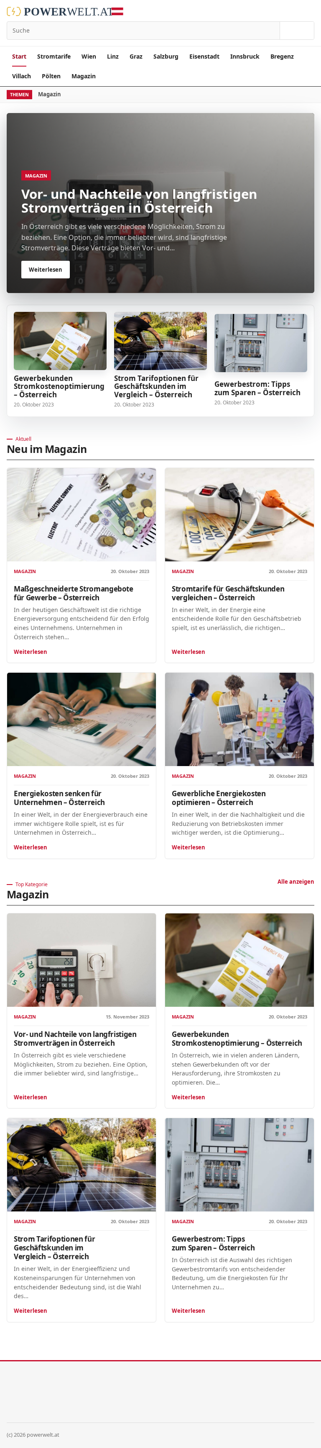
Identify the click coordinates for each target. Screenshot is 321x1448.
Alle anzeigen (296, 881)
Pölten (51, 76)
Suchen (297, 30)
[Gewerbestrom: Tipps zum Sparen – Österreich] (260, 343)
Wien (89, 56)
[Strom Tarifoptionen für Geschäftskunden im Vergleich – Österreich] (160, 341)
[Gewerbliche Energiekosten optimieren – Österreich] (239, 719)
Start (19, 56)
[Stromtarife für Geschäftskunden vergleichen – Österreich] (239, 514)
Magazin (83, 76)
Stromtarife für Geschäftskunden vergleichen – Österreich (228, 593)
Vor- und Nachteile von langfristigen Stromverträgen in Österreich (75, 1038)
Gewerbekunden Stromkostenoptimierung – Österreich (59, 386)
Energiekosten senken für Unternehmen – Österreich (59, 798)
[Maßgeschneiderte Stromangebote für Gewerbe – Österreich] (81, 514)
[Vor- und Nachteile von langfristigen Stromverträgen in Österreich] (81, 960)
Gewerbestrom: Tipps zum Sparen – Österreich (257, 388)
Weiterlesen (30, 652)
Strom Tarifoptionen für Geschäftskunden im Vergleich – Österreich (156, 386)
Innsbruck (245, 56)
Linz (113, 56)
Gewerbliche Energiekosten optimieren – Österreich (219, 798)
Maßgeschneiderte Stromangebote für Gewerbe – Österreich (73, 593)
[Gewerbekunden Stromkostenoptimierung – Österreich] (60, 341)
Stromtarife (54, 56)
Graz (136, 56)
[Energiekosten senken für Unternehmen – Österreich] (81, 719)
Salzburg (165, 56)
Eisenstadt (204, 56)
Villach (21, 76)
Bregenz (282, 56)
